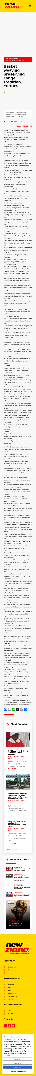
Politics (11, 987)
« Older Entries (11, 850)
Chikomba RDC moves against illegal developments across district (17, 823)
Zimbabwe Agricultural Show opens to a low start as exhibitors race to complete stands (18, 796)
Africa (10, 1011)
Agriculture (12, 993)
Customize (17, 1059)
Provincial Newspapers (15, 61)
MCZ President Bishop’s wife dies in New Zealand (18, 752)
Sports (10, 999)
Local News (18, 867)
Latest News (12, 970)
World (10, 1014)
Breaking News (13, 967)
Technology (12, 996)
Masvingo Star (12, 58)
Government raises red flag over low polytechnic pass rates (22, 895)
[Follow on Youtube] (13, 1025)
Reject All (18, 1063)
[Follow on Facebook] (5, 1025)
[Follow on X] (9, 1025)
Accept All (17, 1067)
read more (12, 769)
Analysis (11, 973)
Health (10, 990)
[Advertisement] (18, 35)
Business (11, 984)
